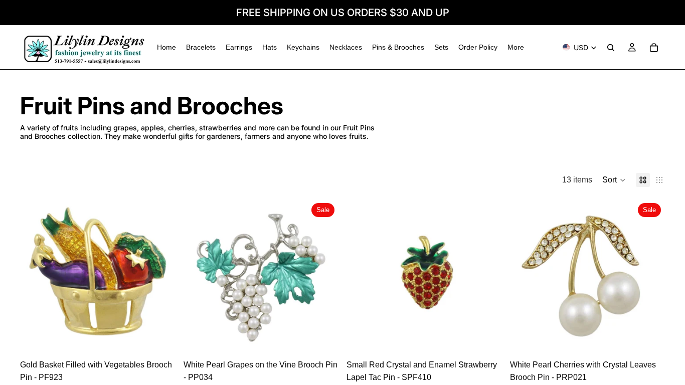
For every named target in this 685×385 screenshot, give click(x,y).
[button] (614, 180)
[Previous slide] (35, 277)
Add (168, 338)
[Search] (611, 48)
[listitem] (515, 47)
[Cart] (654, 48)
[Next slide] (160, 277)
